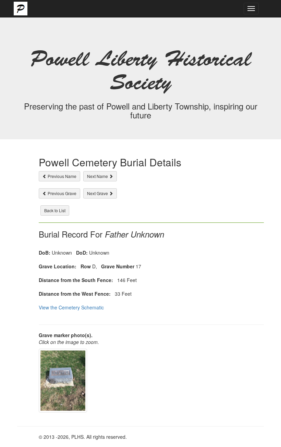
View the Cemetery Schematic (71, 307)
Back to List (54, 210)
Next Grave (98, 193)
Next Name (98, 176)
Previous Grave (61, 193)
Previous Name (61, 176)
